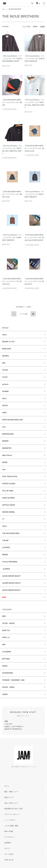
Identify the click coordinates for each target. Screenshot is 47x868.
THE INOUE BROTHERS (15, 9)
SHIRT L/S (6, 637)
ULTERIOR (6, 547)
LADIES (5, 694)
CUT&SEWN (6, 652)
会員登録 (7, 842)
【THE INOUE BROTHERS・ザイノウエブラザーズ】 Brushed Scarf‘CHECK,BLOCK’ (35, 237)
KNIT (4, 644)
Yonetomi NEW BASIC (9, 562)
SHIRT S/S (6, 630)
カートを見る (9, 854)
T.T (3, 519)
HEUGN (5, 405)
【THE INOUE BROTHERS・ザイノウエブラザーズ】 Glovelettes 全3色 (35, 148)
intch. (4, 427)
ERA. (4, 363)
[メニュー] (43, 3)
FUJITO (5, 377)
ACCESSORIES (7, 673)
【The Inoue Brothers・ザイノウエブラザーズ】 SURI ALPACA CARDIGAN (35, 58)
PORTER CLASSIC (8, 483)
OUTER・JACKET (8, 623)
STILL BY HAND (7, 491)
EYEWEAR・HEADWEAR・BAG (13, 680)
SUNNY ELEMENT (8, 498)
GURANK (5, 391)
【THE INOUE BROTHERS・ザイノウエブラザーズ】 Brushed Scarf (12, 281)
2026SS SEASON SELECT (11, 576)
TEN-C (4, 526)
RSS (5, 831)
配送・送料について (11, 791)
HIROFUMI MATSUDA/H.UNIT (12, 420)
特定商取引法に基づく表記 (13, 808)
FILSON (5, 370)
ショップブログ (9, 820)
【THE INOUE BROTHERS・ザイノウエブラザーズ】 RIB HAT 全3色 (12, 194)
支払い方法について (11, 803)
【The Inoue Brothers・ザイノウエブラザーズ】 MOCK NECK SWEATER (34, 194)
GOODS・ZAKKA (8, 687)
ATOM (11, 831)
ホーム (3, 9)
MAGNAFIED (6, 448)
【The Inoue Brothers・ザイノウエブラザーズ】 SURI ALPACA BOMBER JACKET (12, 58)
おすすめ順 (26, 26)
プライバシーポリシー (12, 814)
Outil (3, 469)
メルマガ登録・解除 (11, 826)
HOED (4, 412)
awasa (4, 334)
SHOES (4, 666)
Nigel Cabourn (7, 455)
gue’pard (5, 384)
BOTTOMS (6, 659)
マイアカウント (9, 837)
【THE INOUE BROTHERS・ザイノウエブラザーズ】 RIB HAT (12, 102)
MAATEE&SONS (8, 434)
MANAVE (5, 441)
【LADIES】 (6, 569)
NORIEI (4, 462)
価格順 (35, 26)
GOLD (4, 398)
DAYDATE (5, 356)
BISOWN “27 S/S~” (8, 341)
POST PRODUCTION (9, 476)
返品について (9, 797)
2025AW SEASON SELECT (11, 583)
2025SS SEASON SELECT (11, 590)
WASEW (5, 554)
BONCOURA (6, 349)
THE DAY (5, 540)
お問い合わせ (9, 860)
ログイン (7, 848)
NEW (4, 616)
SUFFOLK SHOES (8, 505)
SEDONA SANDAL (8, 512)
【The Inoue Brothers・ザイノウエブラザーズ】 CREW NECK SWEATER (12, 237)
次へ (33, 313)
